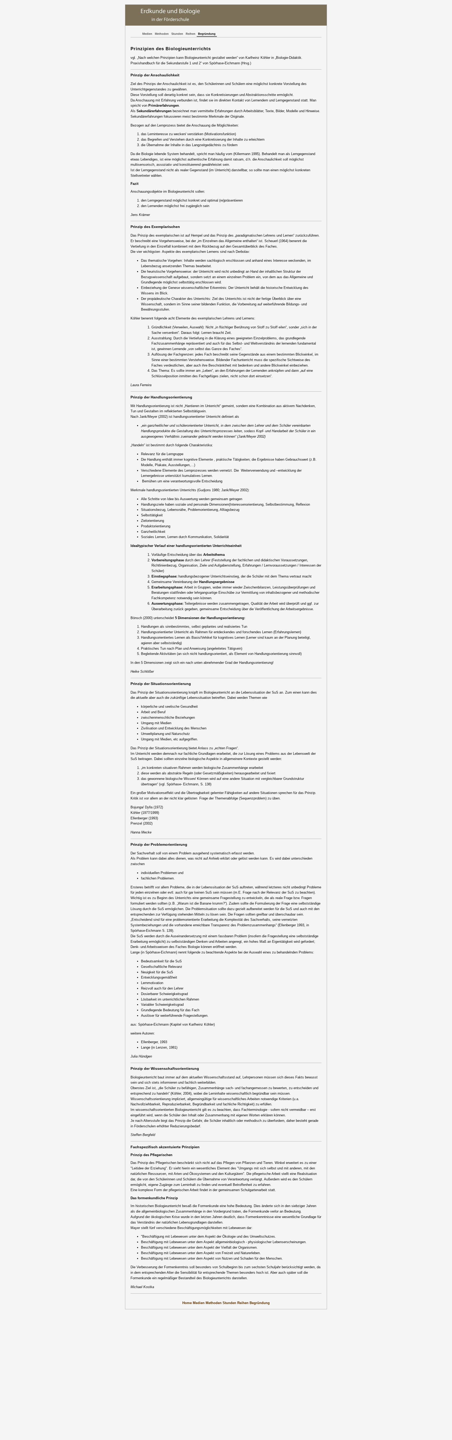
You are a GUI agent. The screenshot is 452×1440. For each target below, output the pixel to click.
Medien (147, 33)
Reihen (190, 33)
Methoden (162, 33)
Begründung (207, 33)
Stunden (177, 33)
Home (187, 1303)
